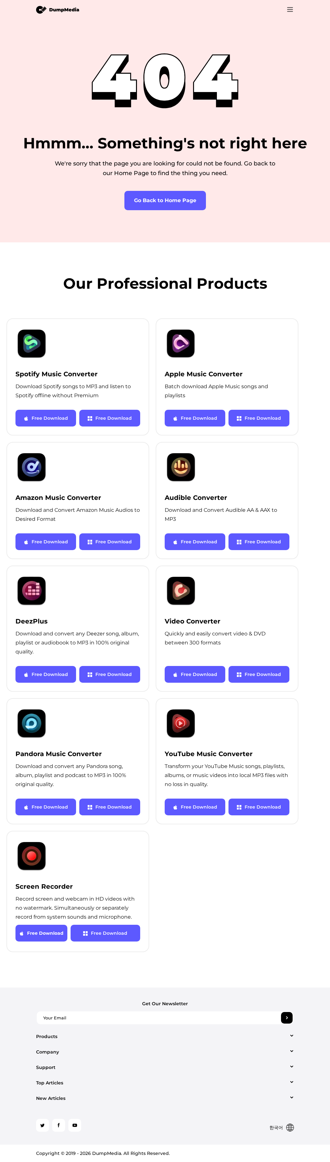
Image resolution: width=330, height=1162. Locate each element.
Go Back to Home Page (165, 200)
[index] (58, 9)
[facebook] (58, 1125)
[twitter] (42, 1125)
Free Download (50, 418)
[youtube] (74, 1125)
